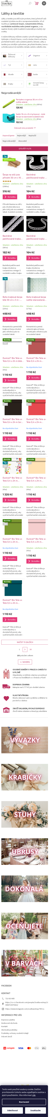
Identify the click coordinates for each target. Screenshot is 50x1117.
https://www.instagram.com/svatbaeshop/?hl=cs (24, 1009)
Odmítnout (12, 1110)
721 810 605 (10, 998)
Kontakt (4, 1026)
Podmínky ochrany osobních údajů (14, 1033)
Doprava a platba (8, 1020)
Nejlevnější (21, 135)
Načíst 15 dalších (25, 642)
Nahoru (26, 662)
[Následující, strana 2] (25, 649)
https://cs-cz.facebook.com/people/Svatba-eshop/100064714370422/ (26, 1003)
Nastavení (24, 1102)
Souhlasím (35, 1110)
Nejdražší (32, 135)
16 (30, 649)
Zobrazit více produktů (23, 128)
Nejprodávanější (9, 141)
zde (33, 1095)
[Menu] (44, 3)
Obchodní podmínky (9, 1030)
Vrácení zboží (6, 1036)
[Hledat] (30, 3)
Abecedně (22, 141)
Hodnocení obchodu (9, 1023)
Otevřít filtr (25, 148)
